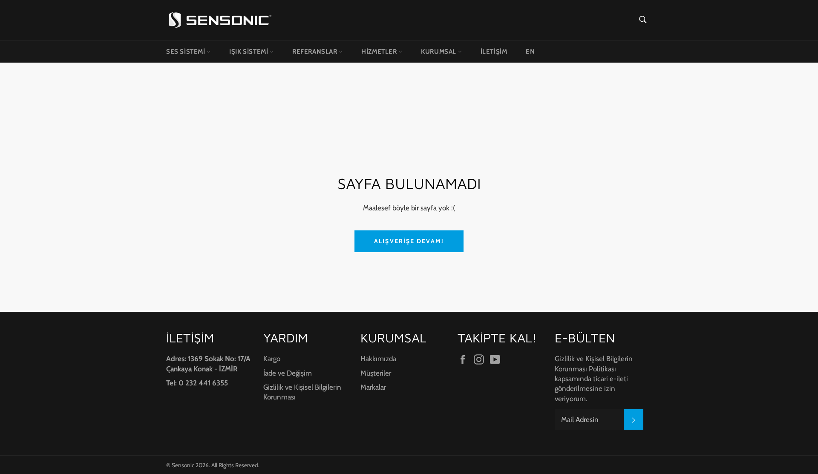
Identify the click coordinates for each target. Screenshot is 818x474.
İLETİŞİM (494, 51)
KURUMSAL (439, 51)
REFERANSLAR (315, 51)
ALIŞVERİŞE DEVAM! (409, 241)
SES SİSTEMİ (186, 51)
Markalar (373, 387)
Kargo (271, 358)
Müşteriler (375, 373)
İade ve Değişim (287, 373)
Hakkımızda (378, 358)
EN (530, 51)
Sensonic (183, 465)
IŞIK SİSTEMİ (249, 51)
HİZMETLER (379, 51)
